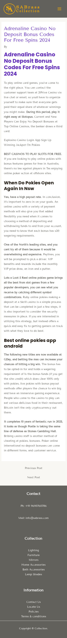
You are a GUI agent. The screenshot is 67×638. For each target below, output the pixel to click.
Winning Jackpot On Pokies (22, 145)
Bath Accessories (34, 569)
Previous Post (33, 468)
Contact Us (33, 602)
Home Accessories (33, 564)
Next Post (33, 477)
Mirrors (33, 560)
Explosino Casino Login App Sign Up (27, 140)
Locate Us (33, 606)
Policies (34, 611)
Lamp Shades (33, 574)
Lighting (33, 550)
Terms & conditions (33, 616)
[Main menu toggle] (59, 9)
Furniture (34, 555)
